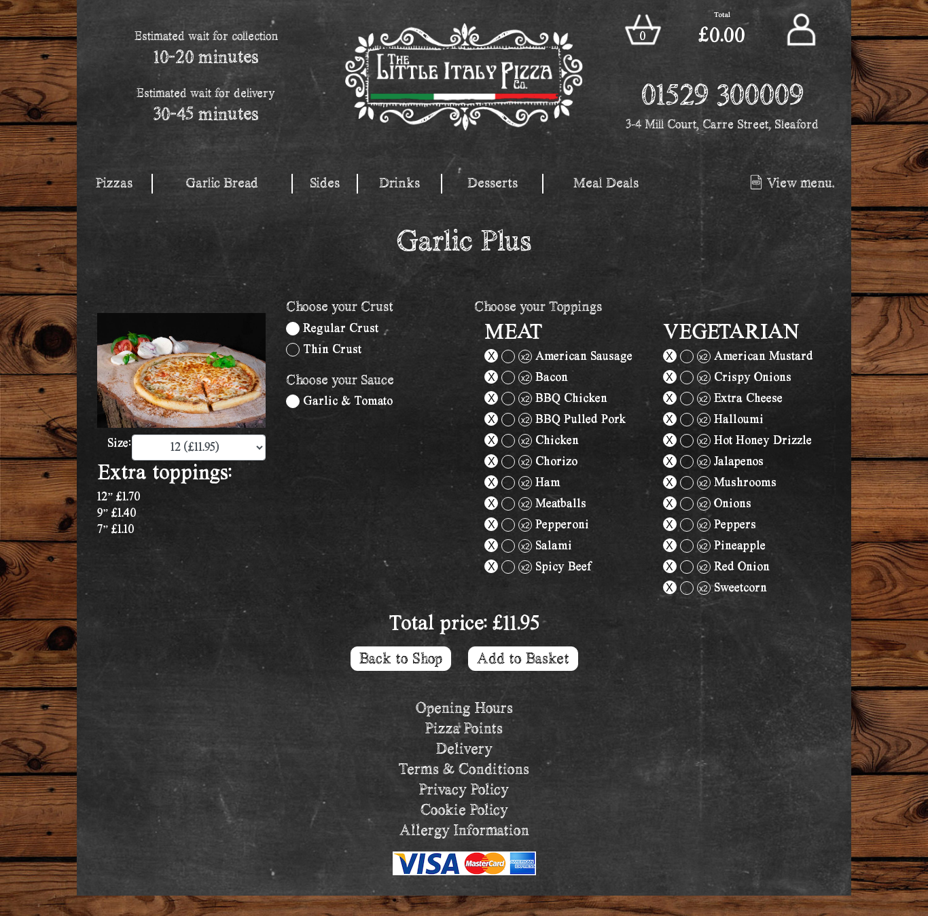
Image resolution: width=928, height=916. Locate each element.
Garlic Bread (221, 183)
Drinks (399, 183)
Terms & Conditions (464, 769)
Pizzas (114, 183)
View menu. (799, 183)
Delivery (464, 748)
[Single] (293, 328)
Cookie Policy (464, 810)
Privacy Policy (464, 789)
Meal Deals (606, 183)
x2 (525, 357)
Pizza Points (464, 728)
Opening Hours (464, 708)
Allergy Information (464, 830)
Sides (325, 183)
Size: (116, 442)
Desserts (492, 183)
